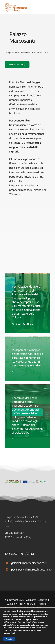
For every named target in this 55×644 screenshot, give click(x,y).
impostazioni (9, 633)
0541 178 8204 (22, 554)
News (17, 52)
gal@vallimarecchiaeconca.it (29, 563)
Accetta (9, 639)
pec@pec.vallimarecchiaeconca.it (31, 569)
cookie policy (42, 625)
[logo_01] (16, 4)
